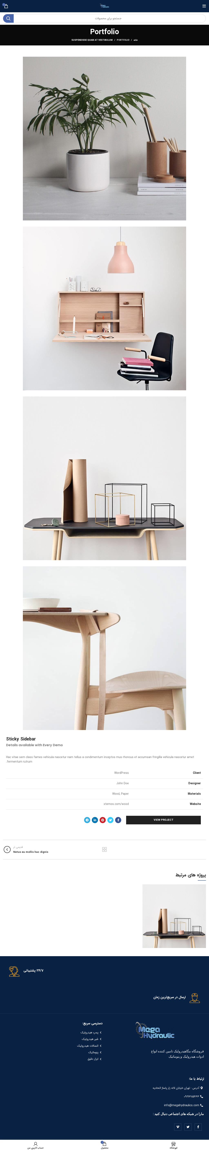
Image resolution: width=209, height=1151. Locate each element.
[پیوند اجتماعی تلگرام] (87, 820)
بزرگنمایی (145, 887)
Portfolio (123, 40)
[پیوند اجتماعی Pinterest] (103, 820)
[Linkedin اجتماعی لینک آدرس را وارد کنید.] (95, 820)
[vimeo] (177, 1127)
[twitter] (188, 1127)
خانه (135, 40)
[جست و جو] (8, 18)
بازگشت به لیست (104, 849)
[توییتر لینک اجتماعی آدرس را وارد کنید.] (110, 820)
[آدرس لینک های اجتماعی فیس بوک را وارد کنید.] (118, 820)
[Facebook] (198, 1127)
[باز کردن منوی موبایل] (204, 6)
